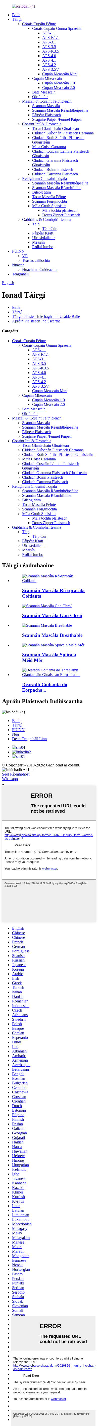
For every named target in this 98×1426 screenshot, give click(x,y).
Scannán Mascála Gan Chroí (52, 615)
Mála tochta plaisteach (59, 210)
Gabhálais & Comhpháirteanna (46, 219)
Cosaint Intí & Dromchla (41, 124)
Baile (16, 15)
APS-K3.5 (50, 51)
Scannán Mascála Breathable (52, 635)
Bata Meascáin (44, 92)
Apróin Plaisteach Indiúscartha (36, 321)
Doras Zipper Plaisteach (61, 215)
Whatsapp (10, 779)
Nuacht (18, 265)
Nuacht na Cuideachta (39, 269)
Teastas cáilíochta (36, 260)
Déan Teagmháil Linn (29, 739)
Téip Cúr (49, 228)
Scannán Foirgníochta (49, 201)
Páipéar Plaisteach (46, 115)
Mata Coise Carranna (49, 147)
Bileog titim (41, 192)
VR (25, 256)
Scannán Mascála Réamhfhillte (56, 187)
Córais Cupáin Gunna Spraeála (56, 28)
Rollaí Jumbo (42, 247)
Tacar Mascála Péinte (49, 197)
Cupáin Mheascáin (47, 78)
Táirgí (17, 19)
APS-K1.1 (50, 37)
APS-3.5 (49, 46)
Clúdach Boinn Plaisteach (52, 169)
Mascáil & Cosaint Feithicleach (47, 101)
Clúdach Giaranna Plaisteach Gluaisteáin (54, 473)
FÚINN (18, 251)
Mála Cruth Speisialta (49, 206)
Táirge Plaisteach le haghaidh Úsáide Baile (46, 316)
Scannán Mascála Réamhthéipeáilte (60, 110)
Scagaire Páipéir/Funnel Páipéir (57, 119)
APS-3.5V (50, 69)
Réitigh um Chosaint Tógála (44, 178)
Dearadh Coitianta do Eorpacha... (44, 687)
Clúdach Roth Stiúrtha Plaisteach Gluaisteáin (57, 454)
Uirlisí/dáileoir (43, 238)
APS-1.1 (49, 33)
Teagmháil (20, 274)
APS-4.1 (49, 60)
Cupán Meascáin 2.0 (58, 87)
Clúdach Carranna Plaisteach (55, 174)
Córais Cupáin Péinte (39, 24)
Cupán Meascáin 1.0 (58, 83)
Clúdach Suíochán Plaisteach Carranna (63, 133)
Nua (15, 734)
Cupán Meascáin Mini (59, 74)
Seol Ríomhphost (15, 774)
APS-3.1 (49, 42)
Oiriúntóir (40, 97)
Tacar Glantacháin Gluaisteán (55, 128)
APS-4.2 (49, 65)
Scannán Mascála (46, 106)
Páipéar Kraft (42, 233)
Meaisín (38, 242)
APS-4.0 (49, 56)
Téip (35, 224)
